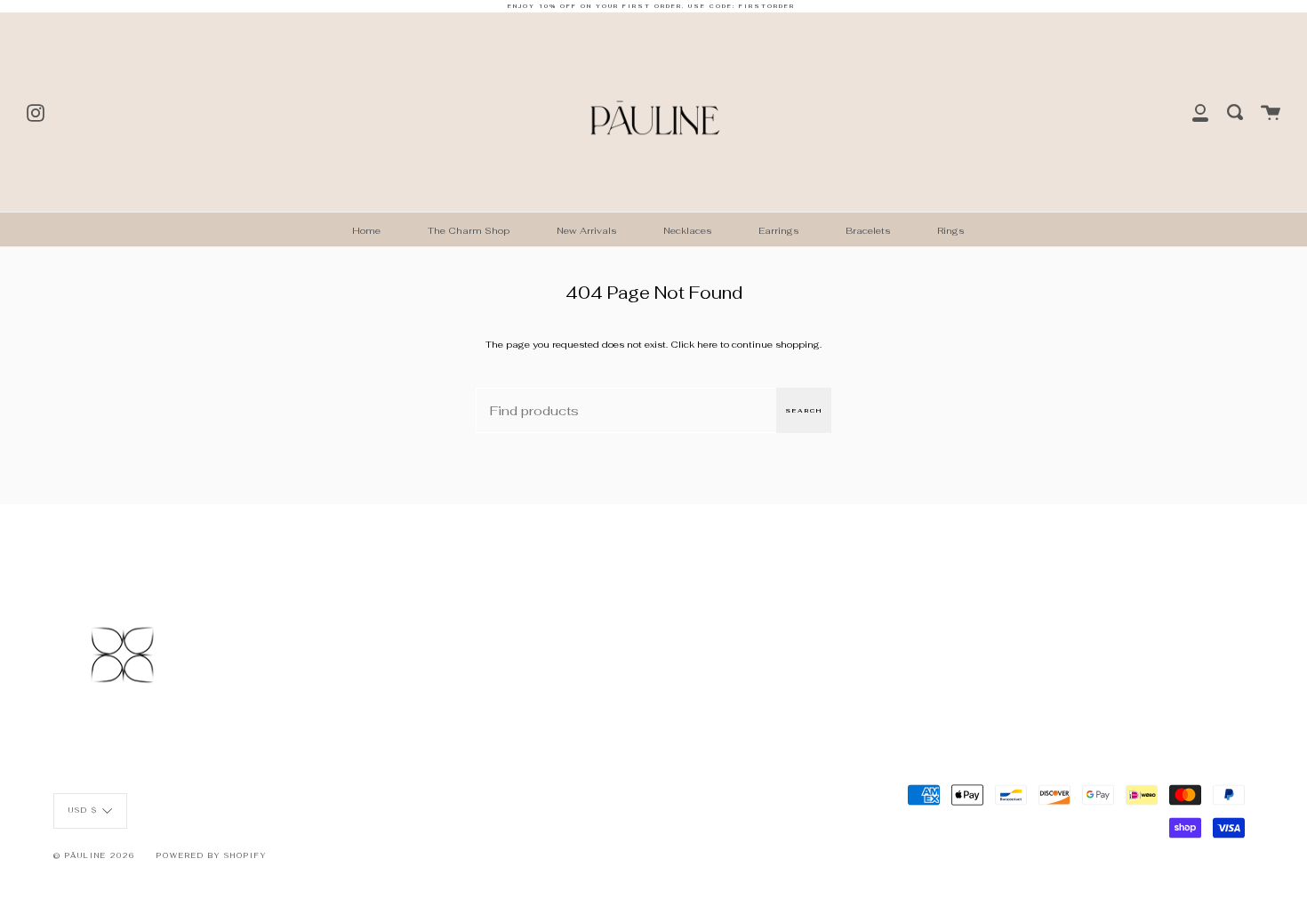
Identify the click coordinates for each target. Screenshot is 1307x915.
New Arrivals (586, 231)
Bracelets (868, 231)
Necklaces (687, 231)
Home (366, 231)
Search (803, 410)
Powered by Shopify (211, 855)
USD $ (83, 810)
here (707, 344)
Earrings (778, 231)
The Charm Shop (468, 231)
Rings (950, 231)
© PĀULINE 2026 (94, 855)
